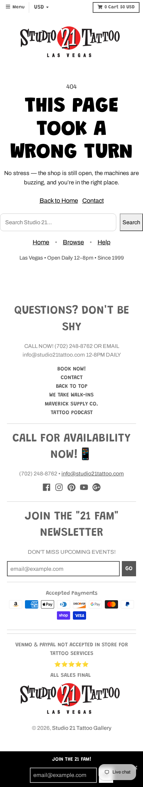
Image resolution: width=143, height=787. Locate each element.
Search (131, 222)
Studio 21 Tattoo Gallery (81, 728)
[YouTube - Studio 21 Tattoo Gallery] (84, 487)
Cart (119, 7)
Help (104, 242)
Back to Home (59, 200)
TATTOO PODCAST (72, 413)
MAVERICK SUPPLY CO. (71, 404)
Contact (93, 200)
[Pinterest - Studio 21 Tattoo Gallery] (71, 487)
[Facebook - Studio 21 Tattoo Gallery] (46, 487)
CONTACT (72, 378)
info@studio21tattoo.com (92, 473)
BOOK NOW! (71, 369)
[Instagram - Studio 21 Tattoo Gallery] (59, 487)
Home (41, 242)
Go (129, 568)
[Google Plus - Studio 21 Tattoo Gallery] (96, 487)
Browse (73, 242)
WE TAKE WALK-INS (71, 395)
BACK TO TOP (71, 386)
